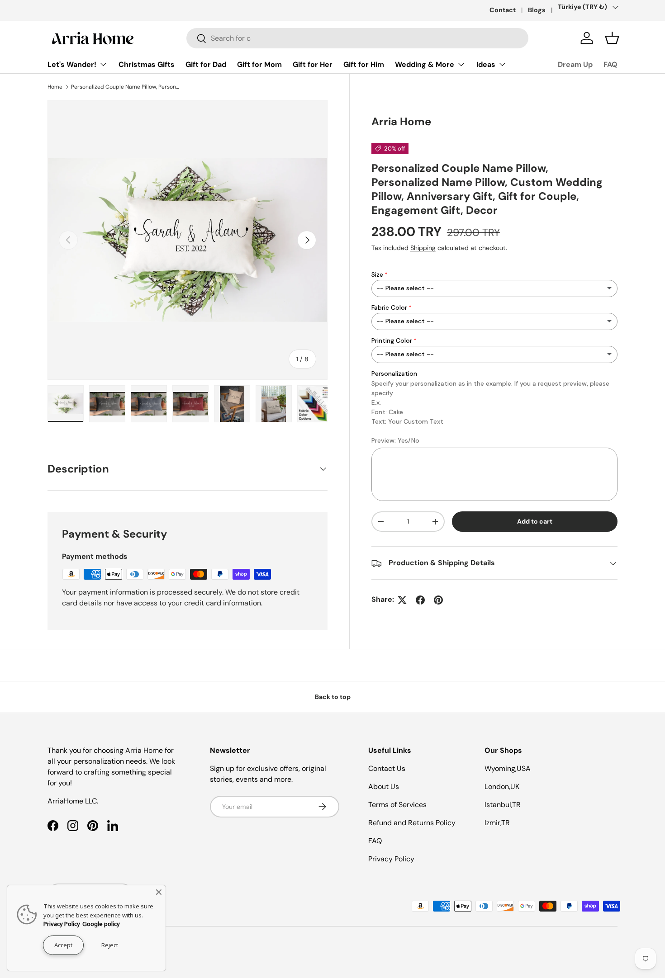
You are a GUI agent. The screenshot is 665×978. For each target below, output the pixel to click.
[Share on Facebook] (420, 600)
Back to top (333, 697)
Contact (502, 10)
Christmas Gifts (147, 64)
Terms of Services (397, 804)
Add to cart (534, 522)
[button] (612, 38)
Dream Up (575, 64)
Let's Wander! (72, 64)
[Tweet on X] (402, 600)
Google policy (101, 924)
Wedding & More (424, 64)
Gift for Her (312, 64)
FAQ (610, 64)
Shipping (423, 248)
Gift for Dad (205, 64)
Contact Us (386, 768)
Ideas (485, 64)
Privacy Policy (391, 859)
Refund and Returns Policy (412, 822)
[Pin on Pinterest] (438, 600)
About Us (383, 786)
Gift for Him (363, 64)
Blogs (537, 10)
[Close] (158, 892)
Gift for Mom (259, 64)
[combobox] (357, 38)
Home (55, 87)
